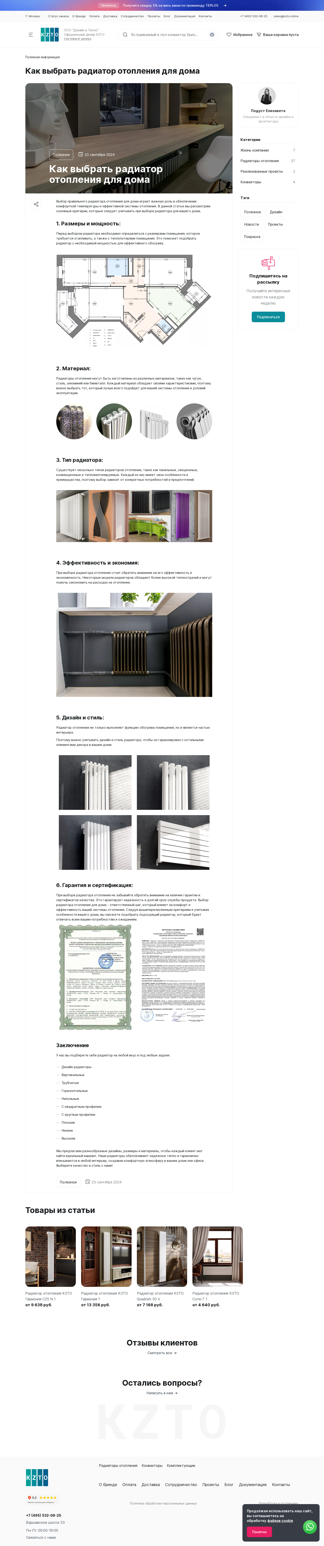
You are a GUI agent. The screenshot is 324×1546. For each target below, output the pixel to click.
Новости (251, 224)
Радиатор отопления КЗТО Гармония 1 (104, 1296)
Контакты (281, 1484)
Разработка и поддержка (278, 1503)
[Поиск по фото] (212, 34)
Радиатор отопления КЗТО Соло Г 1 (215, 1296)
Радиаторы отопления (118, 1465)
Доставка (151, 1484)
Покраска (252, 236)
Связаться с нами (41, 1537)
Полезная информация (42, 57)
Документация (253, 1484)
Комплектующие (181, 1465)
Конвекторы (152, 1465)
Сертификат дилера (77, 38)
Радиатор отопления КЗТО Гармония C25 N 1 (48, 1296)
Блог (229, 1484)
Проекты (275, 224)
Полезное (61, 154)
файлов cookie (280, 1520)
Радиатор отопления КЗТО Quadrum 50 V (160, 1296)
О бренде (108, 1484)
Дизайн (276, 212)
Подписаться (268, 317)
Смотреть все (159, 1353)
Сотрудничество (181, 1484)
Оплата (129, 1484)
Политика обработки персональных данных (163, 1503)
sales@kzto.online (286, 16)
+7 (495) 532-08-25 (43, 1515)
